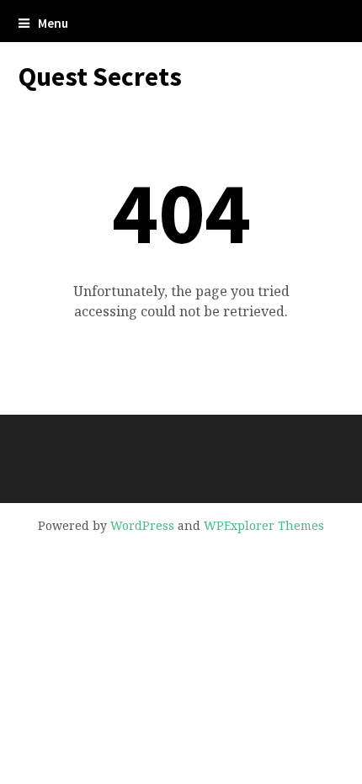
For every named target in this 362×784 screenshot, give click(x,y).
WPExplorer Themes (264, 525)
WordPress (142, 525)
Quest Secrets (100, 76)
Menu (53, 23)
